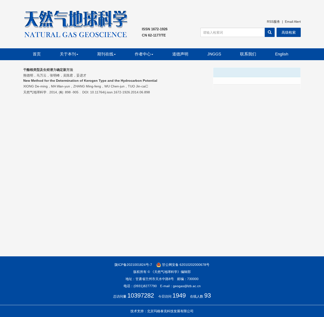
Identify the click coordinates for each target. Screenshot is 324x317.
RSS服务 (273, 21)
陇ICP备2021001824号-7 (133, 265)
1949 (179, 295)
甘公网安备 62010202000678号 (185, 265)
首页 (37, 54)
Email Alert (293, 21)
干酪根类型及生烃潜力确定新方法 (48, 70)
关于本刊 (68, 54)
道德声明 (180, 54)
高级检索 (289, 32)
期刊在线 (105, 54)
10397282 (140, 295)
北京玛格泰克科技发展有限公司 (170, 311)
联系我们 (248, 54)
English (281, 54)
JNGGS (214, 54)
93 (207, 295)
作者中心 (143, 54)
